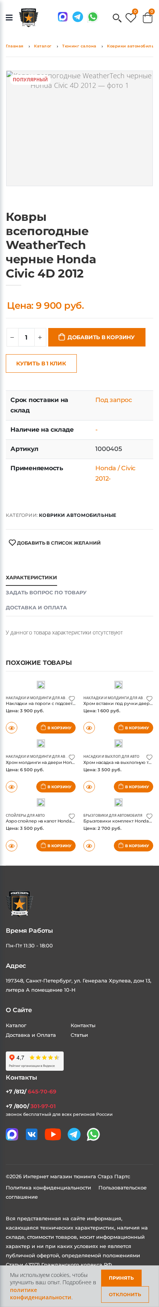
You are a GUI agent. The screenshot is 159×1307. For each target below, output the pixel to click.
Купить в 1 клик (41, 363)
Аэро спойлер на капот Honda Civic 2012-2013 (54, 821)
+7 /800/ (31, 1106)
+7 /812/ (31, 1091)
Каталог (43, 46)
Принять (121, 1278)
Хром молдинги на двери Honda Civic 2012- (53, 762)
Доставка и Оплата (31, 1035)
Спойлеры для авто (25, 815)
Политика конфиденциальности (49, 1187)
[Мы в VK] (31, 1134)
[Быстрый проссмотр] (11, 845)
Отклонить (125, 1294)
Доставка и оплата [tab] (36, 607)
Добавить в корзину (101, 337)
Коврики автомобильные (77, 515)
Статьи (79, 1035)
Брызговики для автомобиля (112, 815)
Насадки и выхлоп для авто (111, 756)
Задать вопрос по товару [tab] (46, 592)
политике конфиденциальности (40, 1293)
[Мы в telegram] (77, 16)
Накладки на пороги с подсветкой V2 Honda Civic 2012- (65, 703)
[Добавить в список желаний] (72, 698)
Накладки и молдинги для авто (38, 698)
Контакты (83, 1025)
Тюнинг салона (79, 46)
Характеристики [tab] (31, 577)
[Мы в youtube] (53, 1134)
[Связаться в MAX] (63, 17)
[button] (117, 18)
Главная (15, 46)
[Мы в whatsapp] (93, 17)
